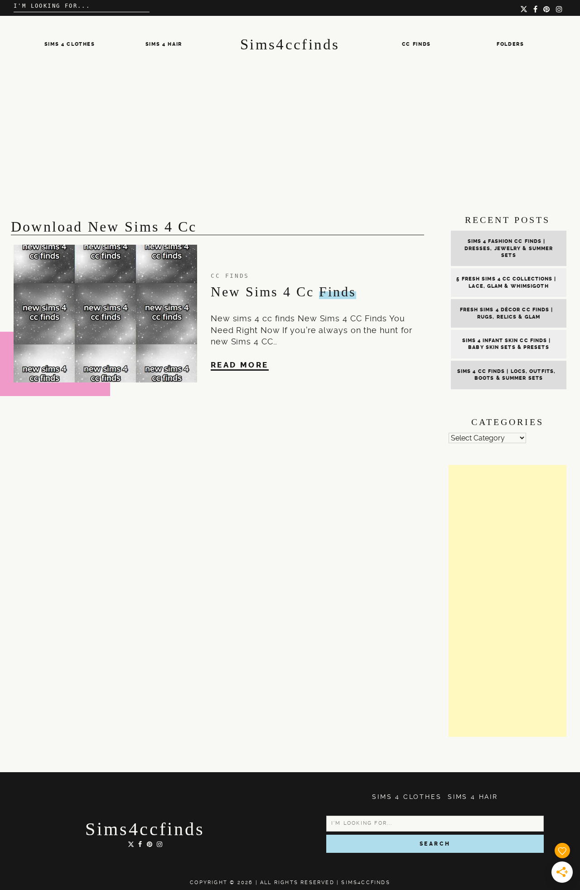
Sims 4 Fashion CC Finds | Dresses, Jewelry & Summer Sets (508, 248)
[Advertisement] (290, 140)
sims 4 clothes (69, 44)
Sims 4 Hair (163, 44)
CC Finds (416, 44)
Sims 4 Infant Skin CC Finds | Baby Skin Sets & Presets (506, 344)
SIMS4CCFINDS (365, 882)
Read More (240, 364)
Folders (510, 44)
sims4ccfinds (145, 829)
